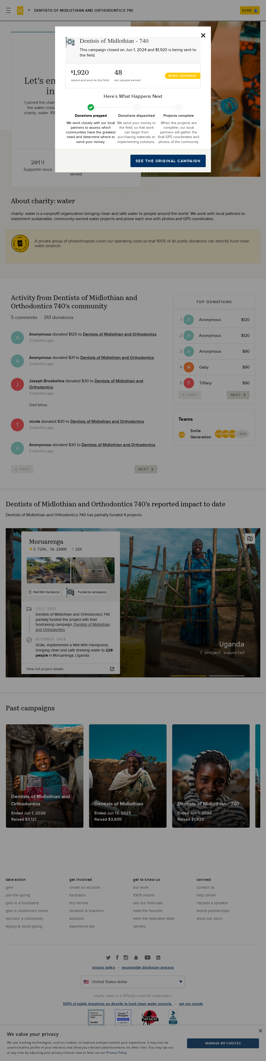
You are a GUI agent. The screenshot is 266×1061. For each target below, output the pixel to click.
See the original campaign (168, 161)
